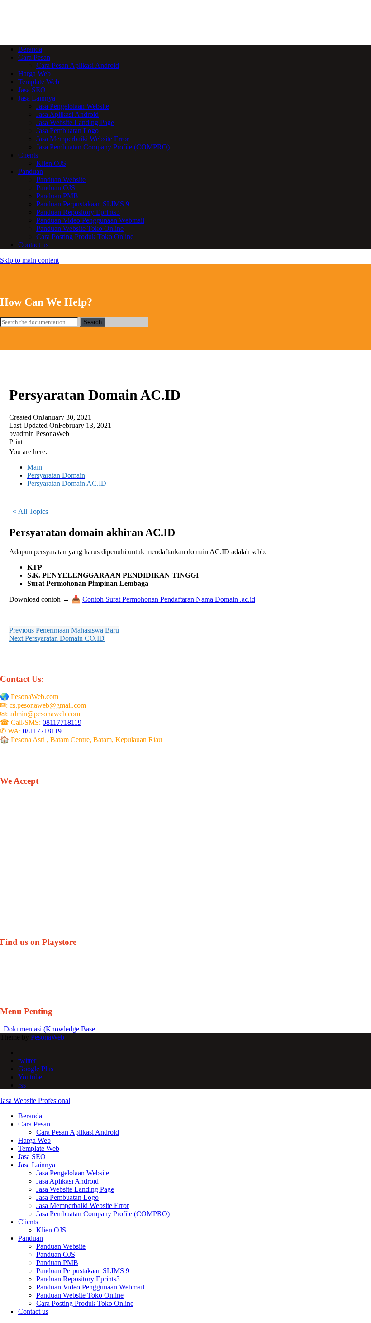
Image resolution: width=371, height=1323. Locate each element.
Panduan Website (61, 179)
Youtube (30, 1077)
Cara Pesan (34, 57)
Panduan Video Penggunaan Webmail (90, 220)
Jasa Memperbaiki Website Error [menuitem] (82, 1205)
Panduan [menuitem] (30, 1238)
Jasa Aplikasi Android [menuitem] (67, 1181)
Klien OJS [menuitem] (51, 1230)
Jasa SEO (32, 90)
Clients (28, 155)
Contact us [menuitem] (33, 1311)
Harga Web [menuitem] (34, 1140)
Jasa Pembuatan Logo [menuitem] (67, 1197)
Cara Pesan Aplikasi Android (77, 65)
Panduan (30, 171)
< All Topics (30, 511)
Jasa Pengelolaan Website (72, 106)
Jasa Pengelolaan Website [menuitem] (72, 1173)
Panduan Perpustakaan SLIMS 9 (82, 204)
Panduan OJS (55, 188)
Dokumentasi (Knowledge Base (47, 1029)
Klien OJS (51, 163)
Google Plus (35, 1069)
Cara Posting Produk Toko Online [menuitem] (84, 1303)
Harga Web (34, 73)
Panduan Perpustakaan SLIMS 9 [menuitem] (82, 1271)
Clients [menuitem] (28, 1222)
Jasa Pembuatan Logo (67, 130)
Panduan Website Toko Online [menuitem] (80, 1295)
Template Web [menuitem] (38, 1148)
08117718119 (62, 722)
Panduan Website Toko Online (80, 228)
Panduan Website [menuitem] (61, 1246)
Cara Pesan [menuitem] (34, 1124)
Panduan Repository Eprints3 (78, 212)
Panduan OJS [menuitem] (55, 1254)
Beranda (30, 49)
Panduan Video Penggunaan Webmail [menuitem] (90, 1287)
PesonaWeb (47, 1037)
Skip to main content (29, 260)
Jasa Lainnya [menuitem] (36, 1165)
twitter (27, 1060)
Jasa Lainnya (36, 98)
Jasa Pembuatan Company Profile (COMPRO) (103, 147)
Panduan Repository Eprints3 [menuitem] (78, 1279)
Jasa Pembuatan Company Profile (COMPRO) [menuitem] (103, 1214)
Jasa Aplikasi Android (67, 114)
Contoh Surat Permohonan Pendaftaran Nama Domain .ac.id (168, 599)
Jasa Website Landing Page (75, 122)
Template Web (38, 82)
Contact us (33, 245)
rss (22, 1085)
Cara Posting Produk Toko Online (84, 236)
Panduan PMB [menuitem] (57, 1262)
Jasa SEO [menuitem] (32, 1156)
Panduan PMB (57, 196)
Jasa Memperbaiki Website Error (82, 139)
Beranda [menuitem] (30, 1116)
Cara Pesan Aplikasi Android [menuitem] (77, 1132)
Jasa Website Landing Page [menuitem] (75, 1189)
